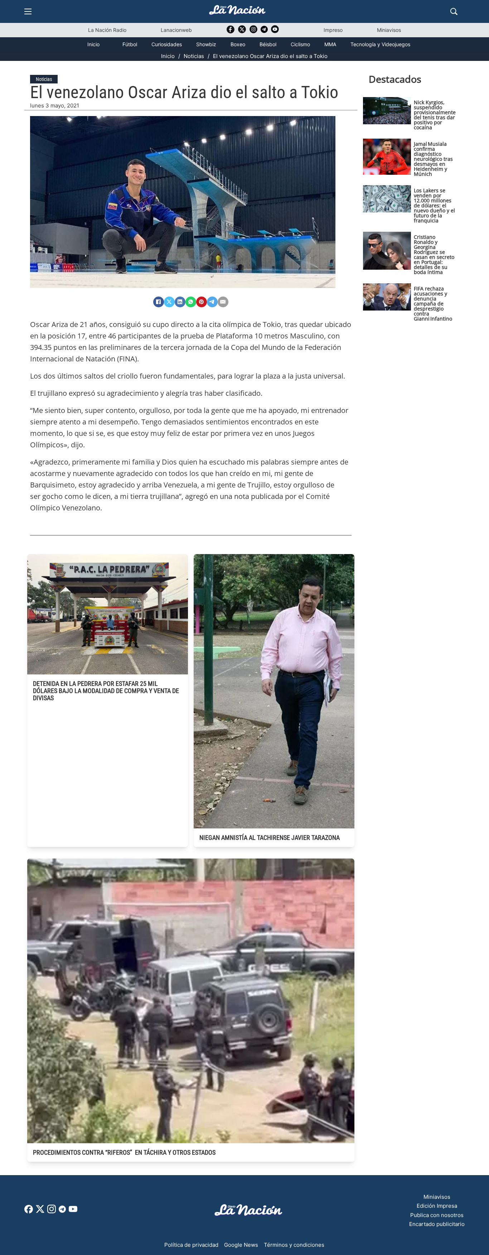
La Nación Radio (107, 30)
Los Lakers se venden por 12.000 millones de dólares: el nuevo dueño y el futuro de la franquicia (434, 205)
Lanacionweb (176, 30)
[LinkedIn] (180, 302)
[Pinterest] (201, 302)
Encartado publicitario (437, 1224)
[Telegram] (212, 302)
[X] (169, 302)
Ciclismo (300, 44)
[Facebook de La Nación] (28, 1211)
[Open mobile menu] (28, 11)
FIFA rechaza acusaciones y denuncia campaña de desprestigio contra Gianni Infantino (433, 303)
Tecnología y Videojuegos (380, 44)
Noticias (194, 56)
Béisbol (268, 44)
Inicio (93, 44)
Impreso (333, 30)
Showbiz (206, 44)
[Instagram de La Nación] (253, 32)
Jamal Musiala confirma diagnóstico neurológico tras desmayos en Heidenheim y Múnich (433, 158)
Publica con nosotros (437, 1215)
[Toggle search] (454, 11)
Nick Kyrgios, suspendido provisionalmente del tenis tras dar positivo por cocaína (435, 115)
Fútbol (129, 44)
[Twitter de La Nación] (242, 32)
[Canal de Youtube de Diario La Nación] (275, 32)
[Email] (223, 302)
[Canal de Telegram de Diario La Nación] (264, 31)
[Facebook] (158, 302)
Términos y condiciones (294, 1244)
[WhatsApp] (190, 302)
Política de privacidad (191, 1244)
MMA (330, 44)
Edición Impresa (437, 1205)
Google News (241, 1244)
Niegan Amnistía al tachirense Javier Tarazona (269, 837)
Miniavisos (389, 30)
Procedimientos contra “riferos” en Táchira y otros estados (124, 1152)
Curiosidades (166, 44)
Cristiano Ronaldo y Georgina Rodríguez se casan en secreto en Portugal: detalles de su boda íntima (434, 254)
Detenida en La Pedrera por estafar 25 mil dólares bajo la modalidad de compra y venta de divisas (106, 691)
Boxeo (238, 44)
